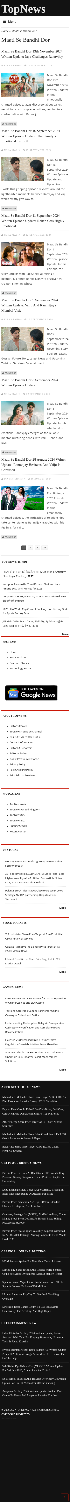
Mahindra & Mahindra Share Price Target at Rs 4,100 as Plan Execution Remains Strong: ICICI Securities (34, 1099)
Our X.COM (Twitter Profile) (25, 737)
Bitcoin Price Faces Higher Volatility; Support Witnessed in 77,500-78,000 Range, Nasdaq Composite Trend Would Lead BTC (34, 1235)
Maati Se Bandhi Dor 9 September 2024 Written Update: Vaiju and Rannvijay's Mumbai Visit (29, 305)
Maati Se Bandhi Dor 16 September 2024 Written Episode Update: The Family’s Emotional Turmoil (30, 136)
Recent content (18, 831)
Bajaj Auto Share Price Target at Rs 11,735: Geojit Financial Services (30, 1148)
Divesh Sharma (15, 479)
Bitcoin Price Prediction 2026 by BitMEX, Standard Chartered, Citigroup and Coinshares (31, 1204)
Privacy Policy (17, 764)
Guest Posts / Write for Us (24, 759)
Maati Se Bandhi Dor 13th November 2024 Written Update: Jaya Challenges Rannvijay (32, 53)
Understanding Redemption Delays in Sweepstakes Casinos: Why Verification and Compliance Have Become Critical (34, 1027)
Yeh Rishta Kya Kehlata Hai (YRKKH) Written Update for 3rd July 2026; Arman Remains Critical (32, 1368)
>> (44, 547)
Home (5, 31)
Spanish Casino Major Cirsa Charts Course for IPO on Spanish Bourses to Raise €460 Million (32, 1284)
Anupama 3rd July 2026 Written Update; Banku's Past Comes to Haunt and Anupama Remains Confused (32, 1393)
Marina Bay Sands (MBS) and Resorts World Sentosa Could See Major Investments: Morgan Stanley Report (32, 1271)
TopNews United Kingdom (25, 809)
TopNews (23, 9)
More (65, 634)
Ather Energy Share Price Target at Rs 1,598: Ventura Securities (32, 1124)
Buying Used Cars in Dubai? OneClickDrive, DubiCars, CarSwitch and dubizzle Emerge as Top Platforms (33, 1111)
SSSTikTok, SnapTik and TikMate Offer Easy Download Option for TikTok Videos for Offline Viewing (34, 1380)
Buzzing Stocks (18, 826)
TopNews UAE (18, 815)
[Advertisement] (35, 1457)
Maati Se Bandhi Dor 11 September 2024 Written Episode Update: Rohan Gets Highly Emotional (32, 221)
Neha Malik (12, 150)
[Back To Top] (65, 1497)
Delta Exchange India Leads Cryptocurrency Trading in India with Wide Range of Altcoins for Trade (33, 1191)
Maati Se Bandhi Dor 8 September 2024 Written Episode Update (29, 382)
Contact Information (21, 742)
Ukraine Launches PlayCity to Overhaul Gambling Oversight (30, 1296)
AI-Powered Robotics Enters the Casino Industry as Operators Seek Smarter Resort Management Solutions (34, 1057)
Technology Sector (20, 668)
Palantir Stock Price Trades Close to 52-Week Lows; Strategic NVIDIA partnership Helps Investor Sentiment (34, 895)
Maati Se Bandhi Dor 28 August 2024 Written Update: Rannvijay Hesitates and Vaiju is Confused (33, 465)
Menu (12, 21)
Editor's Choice (18, 726)
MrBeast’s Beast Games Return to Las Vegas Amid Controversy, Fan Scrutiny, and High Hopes (30, 1309)
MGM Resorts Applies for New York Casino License (31, 1261)
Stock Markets (18, 657)
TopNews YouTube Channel (26, 731)
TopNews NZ (17, 820)
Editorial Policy (18, 753)
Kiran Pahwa (13, 65)
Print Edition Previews (22, 775)
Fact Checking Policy (21, 769)
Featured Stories (19, 663)
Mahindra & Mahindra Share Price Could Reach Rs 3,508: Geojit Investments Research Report (34, 1136)
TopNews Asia (18, 804)
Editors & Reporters (21, 748)
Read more (10, 124)
